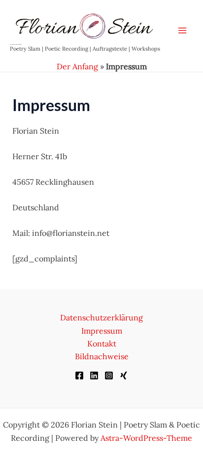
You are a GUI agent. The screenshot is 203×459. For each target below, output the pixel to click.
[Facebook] (79, 375)
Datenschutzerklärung (101, 317)
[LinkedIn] (94, 375)
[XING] (123, 375)
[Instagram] (108, 375)
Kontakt (101, 343)
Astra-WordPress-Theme (146, 438)
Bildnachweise (102, 356)
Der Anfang (77, 66)
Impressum (101, 331)
